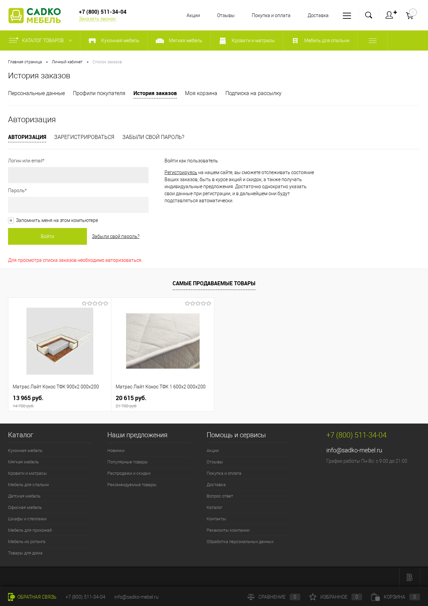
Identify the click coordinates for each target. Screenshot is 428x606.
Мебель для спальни (28, 484)
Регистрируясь (181, 172)
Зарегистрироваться (84, 137)
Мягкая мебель (23, 461)
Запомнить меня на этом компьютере (57, 220)
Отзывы (226, 15)
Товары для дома (25, 552)
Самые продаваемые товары (214, 283)
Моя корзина (201, 93)
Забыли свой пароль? (153, 137)
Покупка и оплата (271, 15)
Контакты (216, 518)
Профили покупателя (99, 93)
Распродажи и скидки (128, 473)
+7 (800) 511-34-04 (85, 597)
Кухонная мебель (25, 450)
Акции (193, 15)
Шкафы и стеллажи (27, 518)
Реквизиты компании (228, 530)
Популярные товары (127, 461)
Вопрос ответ (220, 496)
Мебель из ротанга (26, 541)
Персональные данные (36, 93)
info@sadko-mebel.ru (354, 450)
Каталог (214, 507)
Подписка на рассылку (253, 93)
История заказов (155, 93)
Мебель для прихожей (30, 530)
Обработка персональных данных (240, 541)
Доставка (318, 15)
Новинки (115, 450)
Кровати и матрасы (27, 473)
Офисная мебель (25, 507)
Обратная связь (36, 597)
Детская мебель (24, 496)
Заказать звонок (97, 18)
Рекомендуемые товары (131, 484)
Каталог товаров (43, 40)
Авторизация (27, 137)
